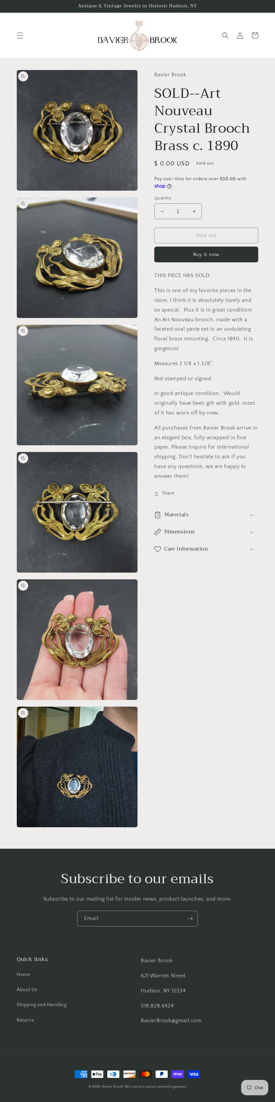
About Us (27, 989)
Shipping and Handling (42, 1005)
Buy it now (206, 254)
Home (23, 974)
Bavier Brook (112, 1087)
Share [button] (168, 493)
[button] (20, 35)
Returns (25, 1020)
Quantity (162, 198)
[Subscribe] (190, 918)
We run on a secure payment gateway (155, 1087)
